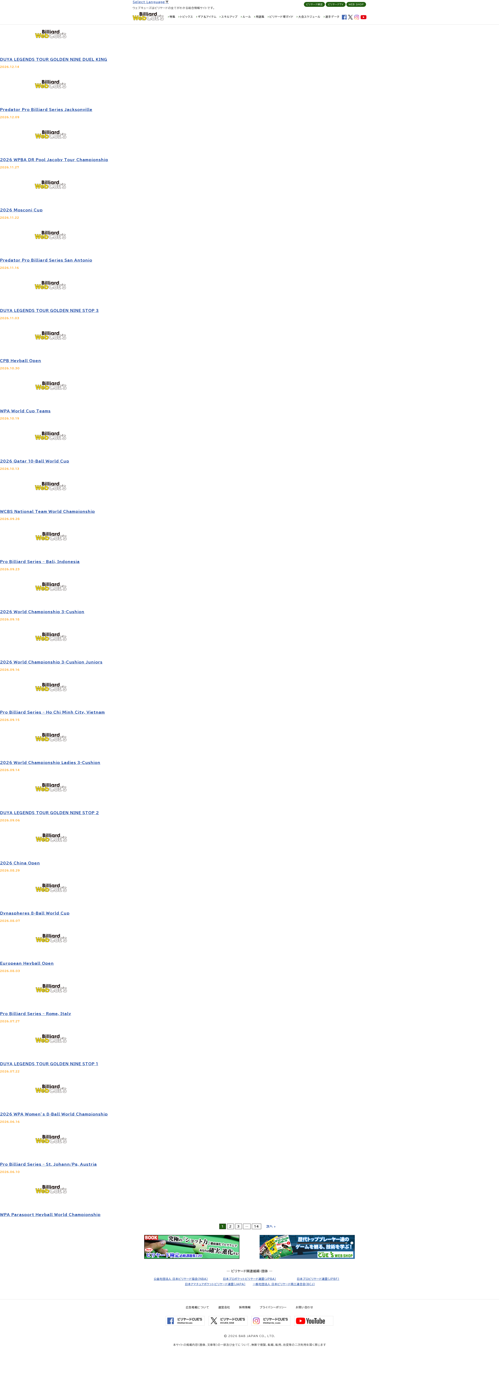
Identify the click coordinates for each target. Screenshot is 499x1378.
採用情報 (245, 1307)
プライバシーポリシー (273, 1307)
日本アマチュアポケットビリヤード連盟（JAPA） (215, 1284)
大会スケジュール (309, 16)
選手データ (332, 16)
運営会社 (224, 1307)
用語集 (260, 16)
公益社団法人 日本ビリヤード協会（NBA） (181, 1279)
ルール (246, 16)
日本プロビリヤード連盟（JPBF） (318, 1279)
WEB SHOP (356, 4)
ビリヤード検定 (314, 4)
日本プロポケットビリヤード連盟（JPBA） (249, 1279)
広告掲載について (197, 1307)
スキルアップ (229, 16)
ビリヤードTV (335, 4)
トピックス (186, 16)
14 (256, 1226)
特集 (172, 16)
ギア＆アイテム (207, 16)
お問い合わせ (304, 1307)
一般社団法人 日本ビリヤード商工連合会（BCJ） (284, 1284)
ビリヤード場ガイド (281, 16)
